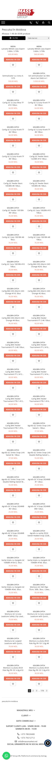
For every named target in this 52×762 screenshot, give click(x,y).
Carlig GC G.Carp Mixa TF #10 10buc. (13, 103)
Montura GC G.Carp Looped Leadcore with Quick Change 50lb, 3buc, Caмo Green (39, 615)
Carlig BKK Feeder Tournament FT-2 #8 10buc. (13, 346)
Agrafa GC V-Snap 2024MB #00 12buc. (39, 507)
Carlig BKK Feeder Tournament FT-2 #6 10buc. (39, 319)
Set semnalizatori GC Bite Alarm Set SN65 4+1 (39, 77)
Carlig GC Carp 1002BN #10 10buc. (39, 211)
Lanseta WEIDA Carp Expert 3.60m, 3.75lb (39, 50)
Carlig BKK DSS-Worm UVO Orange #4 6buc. (13, 319)
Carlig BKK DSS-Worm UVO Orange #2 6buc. (39, 292)
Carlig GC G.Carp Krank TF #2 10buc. (39, 103)
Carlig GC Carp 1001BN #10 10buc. (13, 265)
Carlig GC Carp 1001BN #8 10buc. (39, 238)
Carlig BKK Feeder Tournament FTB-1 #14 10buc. (39, 399)
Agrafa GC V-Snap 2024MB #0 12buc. (13, 507)
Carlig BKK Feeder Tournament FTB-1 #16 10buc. (13, 426)
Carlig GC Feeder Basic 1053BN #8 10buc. (13, 184)
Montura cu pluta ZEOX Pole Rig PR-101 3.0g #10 (39, 669)
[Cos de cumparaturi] (43, 22)
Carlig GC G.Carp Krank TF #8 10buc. (13, 157)
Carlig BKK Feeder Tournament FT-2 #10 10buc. (39, 346)
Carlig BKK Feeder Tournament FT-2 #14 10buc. (39, 373)
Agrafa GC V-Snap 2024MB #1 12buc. (39, 480)
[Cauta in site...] (49, 22)
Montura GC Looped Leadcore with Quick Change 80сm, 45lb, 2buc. (13, 642)
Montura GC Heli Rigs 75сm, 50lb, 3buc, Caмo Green (39, 588)
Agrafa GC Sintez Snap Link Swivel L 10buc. (39, 426)
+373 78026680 (27, 734)
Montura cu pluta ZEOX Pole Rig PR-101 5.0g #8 (39, 642)
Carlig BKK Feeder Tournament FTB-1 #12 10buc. (13, 399)
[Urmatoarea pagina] (46, 690)
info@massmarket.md (27, 741)
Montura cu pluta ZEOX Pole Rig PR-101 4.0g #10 (13, 669)
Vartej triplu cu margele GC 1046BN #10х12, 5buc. (13, 561)
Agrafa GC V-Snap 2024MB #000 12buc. (13, 534)
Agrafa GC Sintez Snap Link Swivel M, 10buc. (13, 453)
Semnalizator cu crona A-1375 (13, 77)
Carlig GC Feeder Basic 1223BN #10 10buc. (39, 157)
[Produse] (3, 23)
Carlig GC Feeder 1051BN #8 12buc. (13, 211)
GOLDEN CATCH (39, 73)
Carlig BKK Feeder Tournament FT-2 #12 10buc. (13, 373)
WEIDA (13, 46)
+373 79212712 (27, 737)
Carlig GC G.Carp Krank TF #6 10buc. (39, 130)
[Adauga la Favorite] (13, 65)
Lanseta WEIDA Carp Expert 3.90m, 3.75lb (13, 50)
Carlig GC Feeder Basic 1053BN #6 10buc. (39, 184)
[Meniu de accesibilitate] (47, 743)
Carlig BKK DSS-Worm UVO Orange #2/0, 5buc (39, 265)
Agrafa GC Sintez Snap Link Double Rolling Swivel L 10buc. (39, 453)
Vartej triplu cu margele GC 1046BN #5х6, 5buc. (13, 588)
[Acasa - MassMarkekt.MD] (26, 13)
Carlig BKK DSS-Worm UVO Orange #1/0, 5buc (13, 292)
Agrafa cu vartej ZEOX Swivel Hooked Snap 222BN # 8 (39, 534)
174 (42, 690)
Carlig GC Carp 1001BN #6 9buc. (13, 238)
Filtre (14, 38)
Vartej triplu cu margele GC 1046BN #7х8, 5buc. (39, 561)
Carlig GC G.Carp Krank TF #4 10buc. (13, 130)
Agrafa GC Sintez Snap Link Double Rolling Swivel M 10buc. (13, 480)
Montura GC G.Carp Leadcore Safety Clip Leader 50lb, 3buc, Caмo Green (13, 615)
